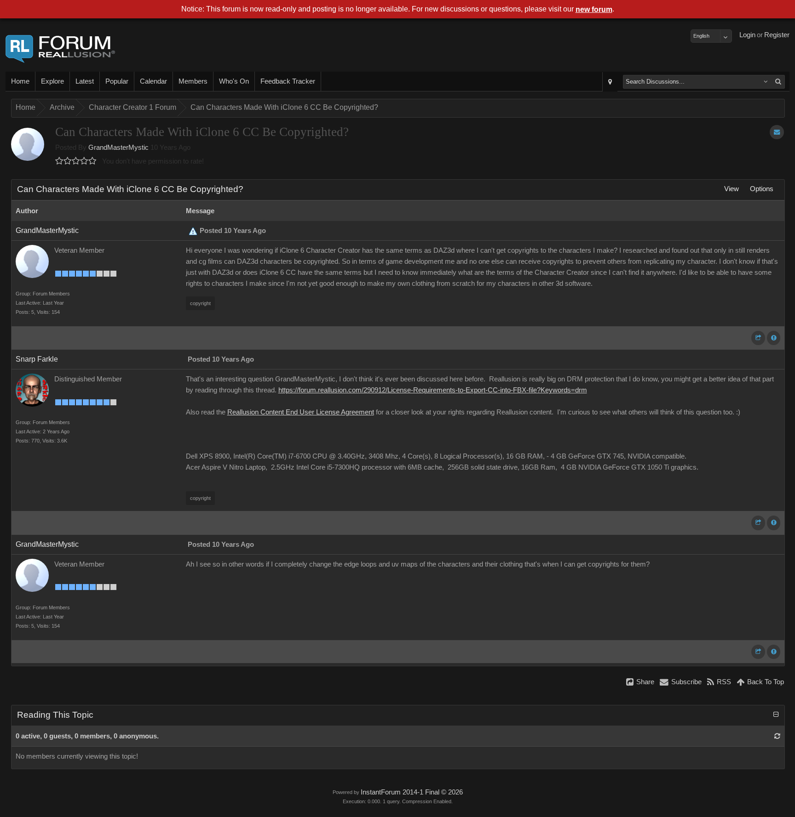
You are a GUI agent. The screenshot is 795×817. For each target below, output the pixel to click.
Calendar (153, 81)
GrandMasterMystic (118, 147)
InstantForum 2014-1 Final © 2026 (412, 792)
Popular (116, 81)
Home (20, 81)
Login (747, 35)
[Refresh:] (777, 736)
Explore (52, 81)
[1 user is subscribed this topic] (777, 132)
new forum (594, 9)
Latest (84, 81)
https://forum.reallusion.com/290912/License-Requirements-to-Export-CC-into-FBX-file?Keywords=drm (432, 390)
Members (193, 81)
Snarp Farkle (37, 359)
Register (776, 35)
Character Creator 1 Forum (132, 107)
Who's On (234, 81)
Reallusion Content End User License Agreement (300, 412)
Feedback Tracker (287, 81)
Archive (62, 107)
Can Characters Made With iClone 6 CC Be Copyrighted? (284, 107)
